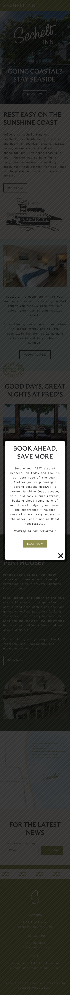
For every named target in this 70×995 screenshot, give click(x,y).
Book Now (35, 543)
